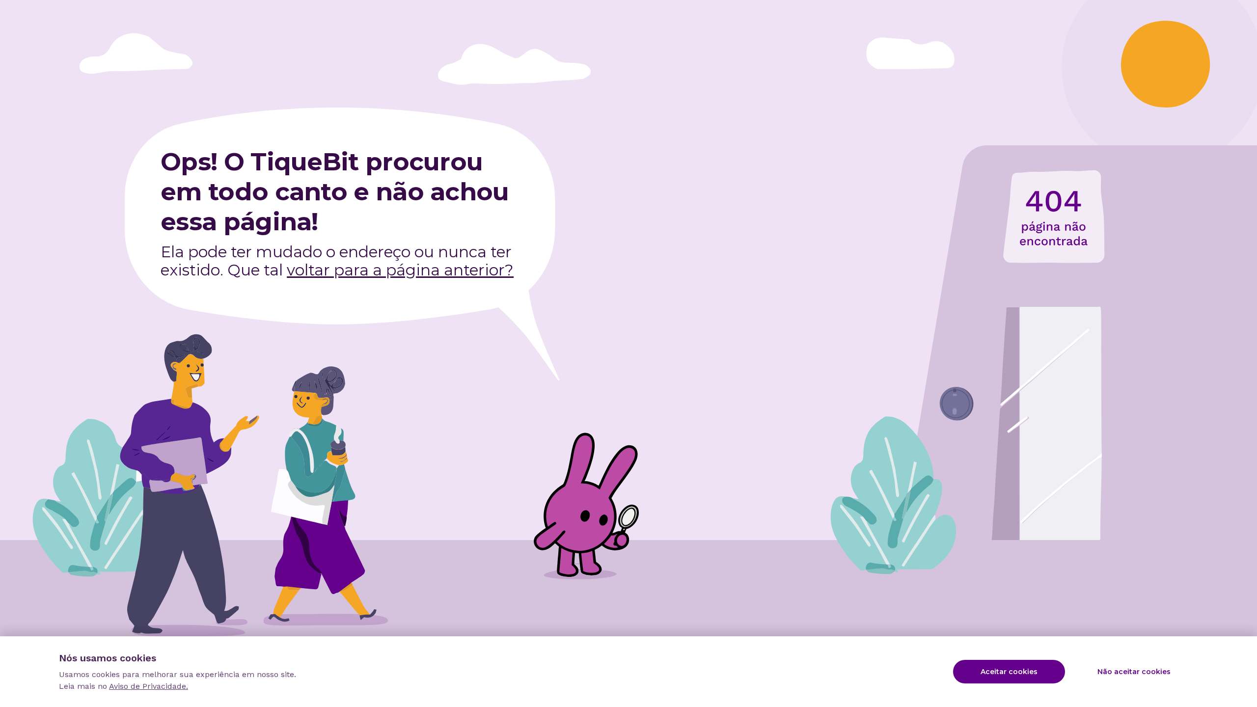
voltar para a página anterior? (400, 270)
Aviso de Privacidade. (148, 686)
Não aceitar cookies (1134, 671)
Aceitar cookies (1009, 671)
